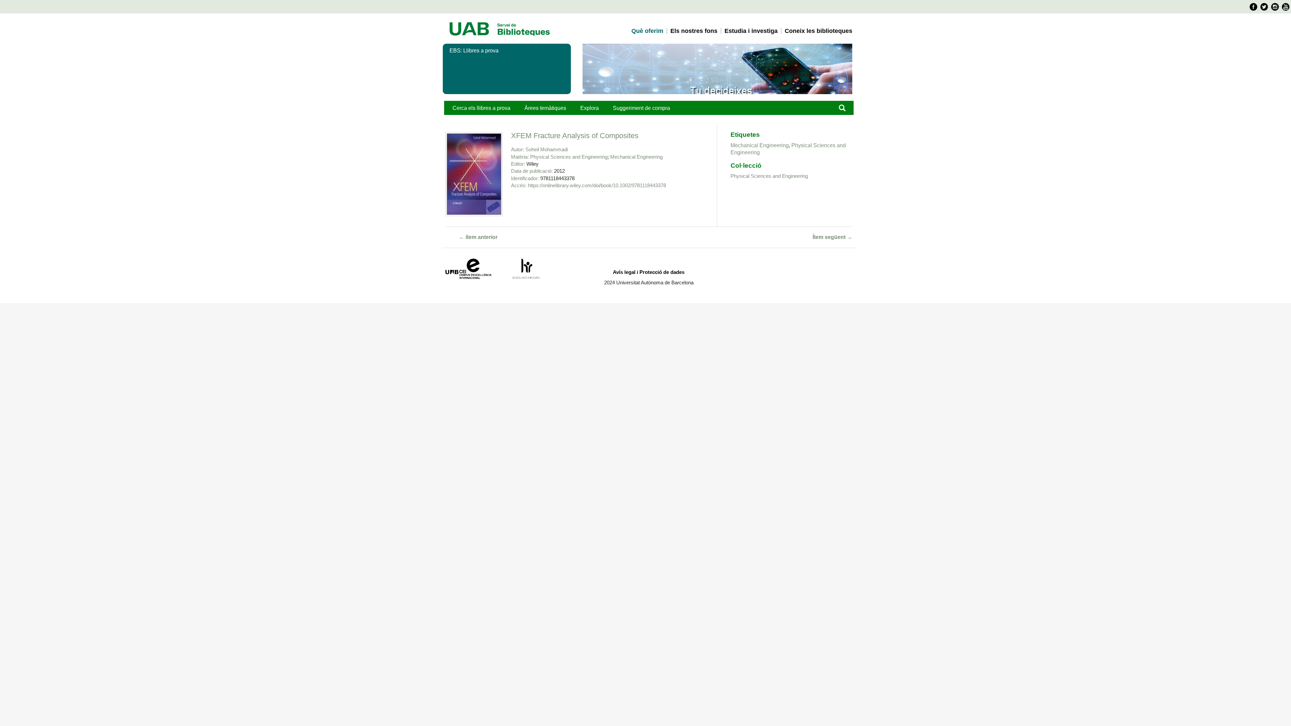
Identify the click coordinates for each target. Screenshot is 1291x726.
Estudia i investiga (751, 31)
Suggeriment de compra (641, 108)
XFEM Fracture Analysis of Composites (574, 135)
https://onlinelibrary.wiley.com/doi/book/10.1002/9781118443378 (597, 185)
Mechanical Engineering (636, 157)
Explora (589, 108)
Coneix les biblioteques (818, 31)
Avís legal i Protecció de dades (648, 272)
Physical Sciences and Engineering (569, 157)
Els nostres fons (693, 31)
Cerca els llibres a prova (481, 108)
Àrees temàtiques (545, 108)
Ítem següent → (832, 237)
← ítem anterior (478, 237)
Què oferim (647, 31)
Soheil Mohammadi (546, 149)
